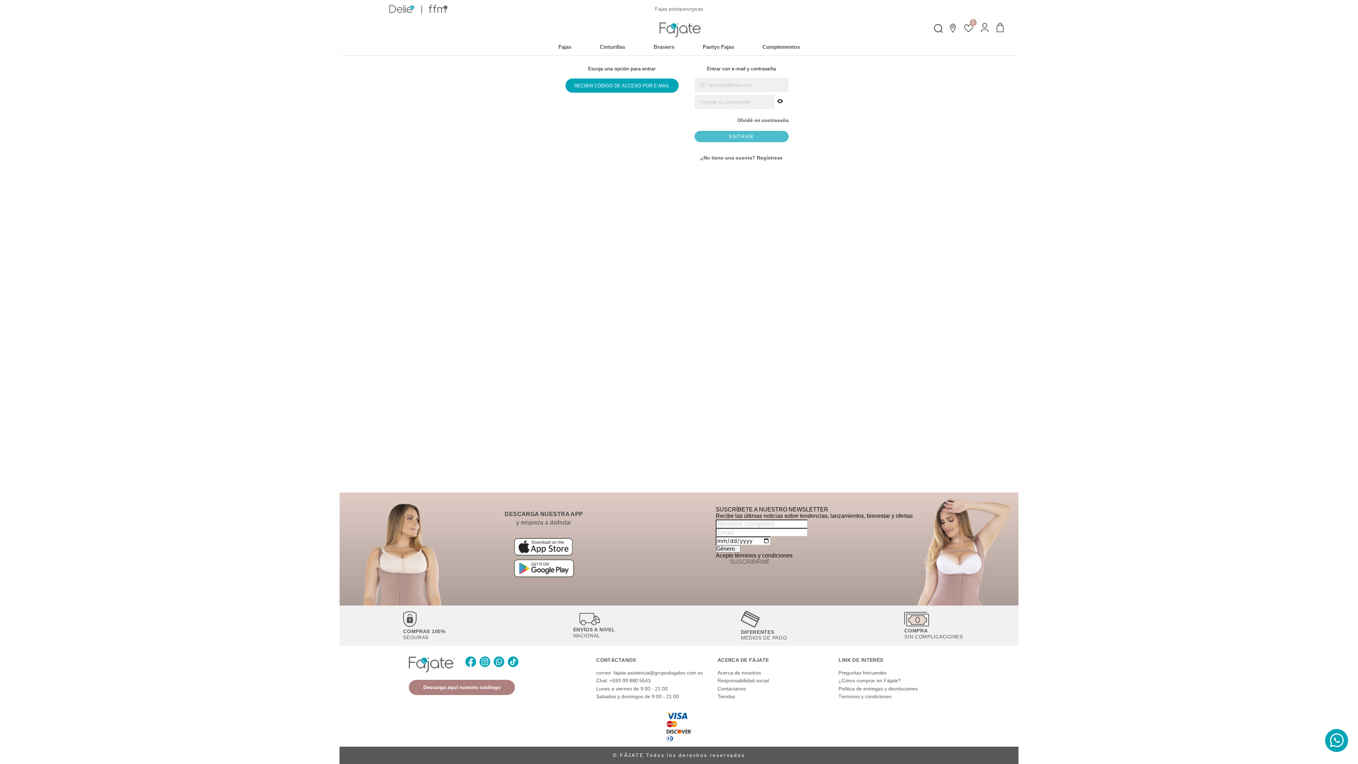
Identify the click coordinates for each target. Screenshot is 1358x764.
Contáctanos (732, 688)
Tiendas (726, 696)
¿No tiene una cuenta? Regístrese (741, 158)
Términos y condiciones (865, 696)
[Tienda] (953, 28)
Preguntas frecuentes (862, 673)
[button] (985, 28)
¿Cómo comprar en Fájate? (869, 680)
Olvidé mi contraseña (763, 120)
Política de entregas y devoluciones (878, 688)
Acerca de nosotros (739, 673)
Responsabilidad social (743, 680)
